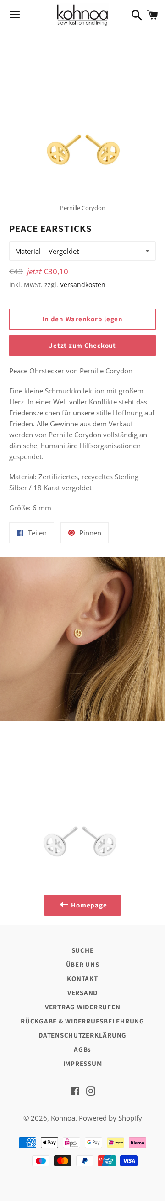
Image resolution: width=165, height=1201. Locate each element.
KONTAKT (82, 978)
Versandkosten (82, 284)
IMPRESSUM (82, 1063)
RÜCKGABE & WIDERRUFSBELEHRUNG (82, 1021)
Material (28, 251)
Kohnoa (63, 1117)
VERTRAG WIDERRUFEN (83, 1006)
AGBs (82, 1049)
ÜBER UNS (82, 964)
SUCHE (83, 950)
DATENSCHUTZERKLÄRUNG (82, 1035)
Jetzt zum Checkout (82, 345)
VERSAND (82, 992)
